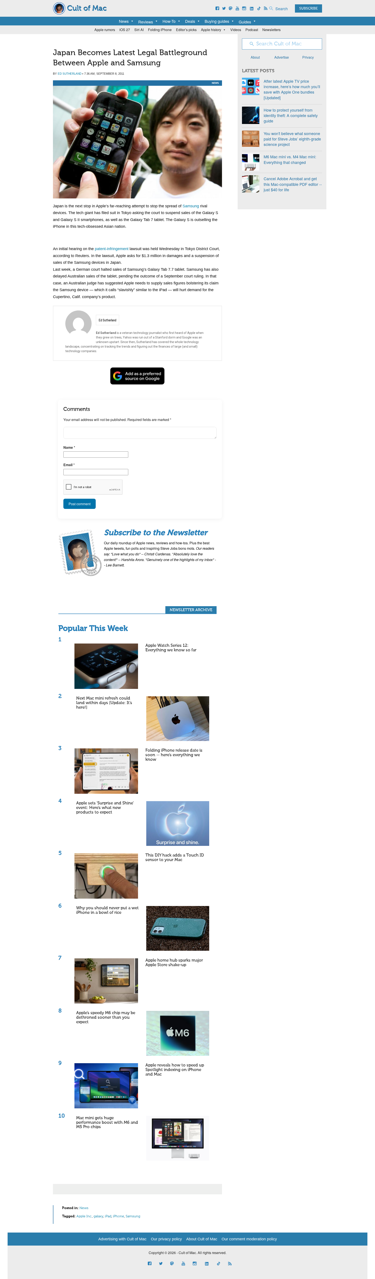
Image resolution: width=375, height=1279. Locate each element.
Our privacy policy (166, 1239)
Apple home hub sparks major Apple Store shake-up (174, 962)
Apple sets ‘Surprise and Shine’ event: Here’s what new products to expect (105, 807)
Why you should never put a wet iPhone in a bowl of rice (107, 910)
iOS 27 (124, 29)
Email (69, 464)
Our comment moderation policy (249, 1239)
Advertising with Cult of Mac (122, 1239)
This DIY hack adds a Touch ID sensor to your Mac (174, 857)
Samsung (191, 206)
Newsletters (271, 29)
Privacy (308, 57)
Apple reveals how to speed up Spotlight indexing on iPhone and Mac (174, 1069)
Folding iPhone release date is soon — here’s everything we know (173, 755)
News (124, 21)
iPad (108, 1216)
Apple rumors (104, 29)
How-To (169, 21)
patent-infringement (111, 249)
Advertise (281, 57)
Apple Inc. (84, 1216)
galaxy (98, 1216)
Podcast (251, 29)
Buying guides (217, 21)
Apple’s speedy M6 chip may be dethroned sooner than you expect (105, 1017)
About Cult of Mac (201, 1239)
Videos (235, 29)
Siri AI (139, 29)
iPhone (118, 1216)
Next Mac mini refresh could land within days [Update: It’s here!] (104, 703)
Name (69, 447)
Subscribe (308, 8)
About (255, 57)
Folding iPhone (160, 29)
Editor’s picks (186, 29)
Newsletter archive (191, 610)
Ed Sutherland (69, 73)
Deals (190, 21)
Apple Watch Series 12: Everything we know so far (170, 648)
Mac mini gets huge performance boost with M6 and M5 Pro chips (107, 1122)
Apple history (211, 29)
